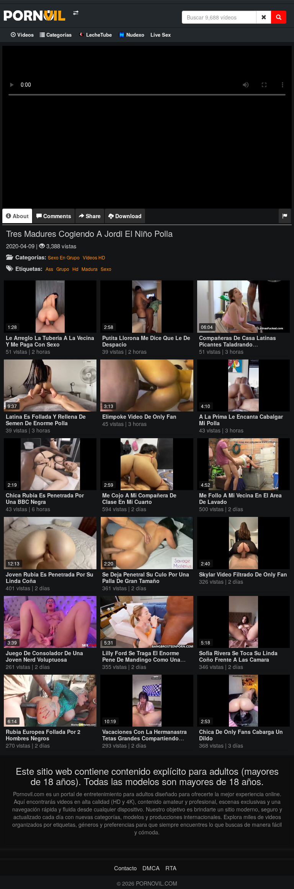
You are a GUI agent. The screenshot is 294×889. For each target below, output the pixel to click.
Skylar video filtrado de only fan (243, 574)
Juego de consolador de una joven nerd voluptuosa (44, 656)
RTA (170, 868)
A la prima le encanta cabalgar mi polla (241, 420)
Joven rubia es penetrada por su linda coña (49, 577)
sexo (106, 269)
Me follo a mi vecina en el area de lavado (240, 498)
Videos (25, 34)
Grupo (62, 269)
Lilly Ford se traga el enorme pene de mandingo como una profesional (141, 659)
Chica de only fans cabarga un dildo (241, 735)
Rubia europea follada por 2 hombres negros (43, 735)
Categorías (58, 34)
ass (49, 269)
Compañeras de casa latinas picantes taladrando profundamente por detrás (237, 344)
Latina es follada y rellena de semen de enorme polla (46, 420)
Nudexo (135, 34)
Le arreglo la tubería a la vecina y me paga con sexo (50, 341)
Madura (90, 269)
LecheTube (99, 34)
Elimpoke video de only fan (139, 416)
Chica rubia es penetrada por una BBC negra (45, 498)
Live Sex (160, 34)
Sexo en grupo (64, 257)
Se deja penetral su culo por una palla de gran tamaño (145, 577)
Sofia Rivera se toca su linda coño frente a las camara (238, 656)
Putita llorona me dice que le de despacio (146, 341)
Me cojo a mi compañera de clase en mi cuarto (139, 498)
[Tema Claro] (75, 12)
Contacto (125, 868)
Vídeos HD (94, 257)
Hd (75, 269)
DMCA (151, 868)
